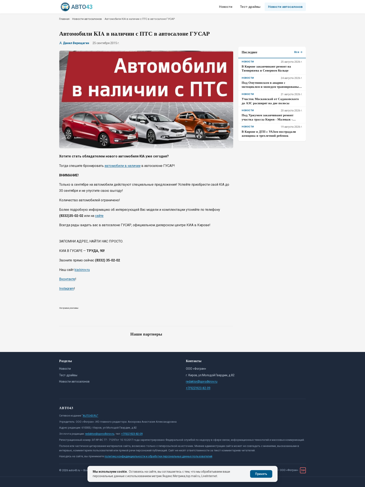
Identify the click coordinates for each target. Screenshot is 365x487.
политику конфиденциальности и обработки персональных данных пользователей (158, 456)
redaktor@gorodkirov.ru (201, 381)
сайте (99, 216)
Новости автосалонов (285, 7)
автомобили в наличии (122, 166)
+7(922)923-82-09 (198, 388)
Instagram (66, 289)
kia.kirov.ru (82, 270)
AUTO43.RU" (90, 415)
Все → (298, 52)
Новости (225, 7)
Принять (261, 474)
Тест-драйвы (250, 7)
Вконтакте (67, 279)
